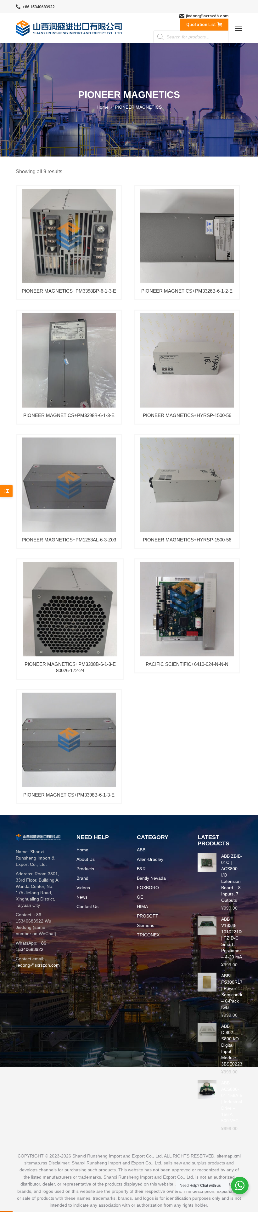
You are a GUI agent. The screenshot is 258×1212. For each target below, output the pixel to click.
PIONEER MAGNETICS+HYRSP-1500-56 (187, 415)
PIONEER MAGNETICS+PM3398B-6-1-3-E (69, 415)
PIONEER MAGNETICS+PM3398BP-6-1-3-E (69, 291)
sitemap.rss (35, 1162)
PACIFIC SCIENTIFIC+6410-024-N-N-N (187, 664)
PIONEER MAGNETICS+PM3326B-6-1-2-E (187, 291)
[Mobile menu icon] (238, 28)
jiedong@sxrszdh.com (207, 16)
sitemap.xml (229, 1155)
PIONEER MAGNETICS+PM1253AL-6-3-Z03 (69, 539)
